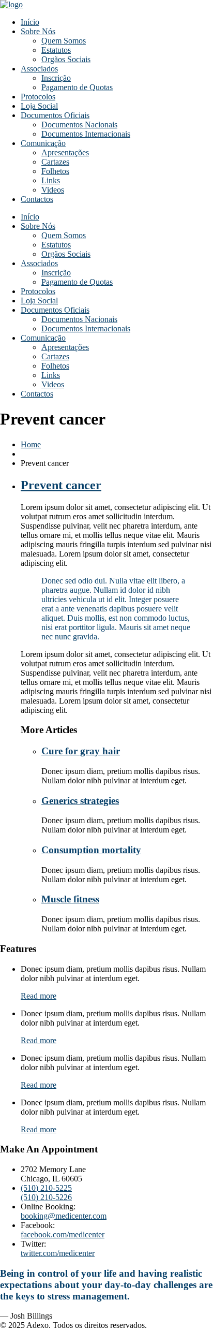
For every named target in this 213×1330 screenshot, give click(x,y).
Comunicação (43, 143)
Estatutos (56, 50)
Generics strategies (80, 800)
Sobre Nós (38, 31)
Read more (38, 995)
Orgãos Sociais (65, 59)
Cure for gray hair (80, 751)
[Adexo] (11, 4)
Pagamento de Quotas (77, 87)
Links (50, 180)
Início (30, 22)
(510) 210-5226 (46, 1197)
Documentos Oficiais (55, 115)
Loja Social (39, 105)
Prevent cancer (61, 485)
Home (31, 444)
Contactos (37, 199)
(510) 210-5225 (46, 1187)
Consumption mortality (91, 849)
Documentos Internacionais (85, 133)
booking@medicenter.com (63, 1215)
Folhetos (55, 171)
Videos (52, 189)
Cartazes (55, 161)
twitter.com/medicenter (58, 1253)
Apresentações (65, 152)
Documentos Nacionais (79, 124)
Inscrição (56, 78)
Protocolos (38, 96)
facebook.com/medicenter (62, 1234)
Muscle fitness (70, 899)
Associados (39, 68)
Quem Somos (63, 40)
